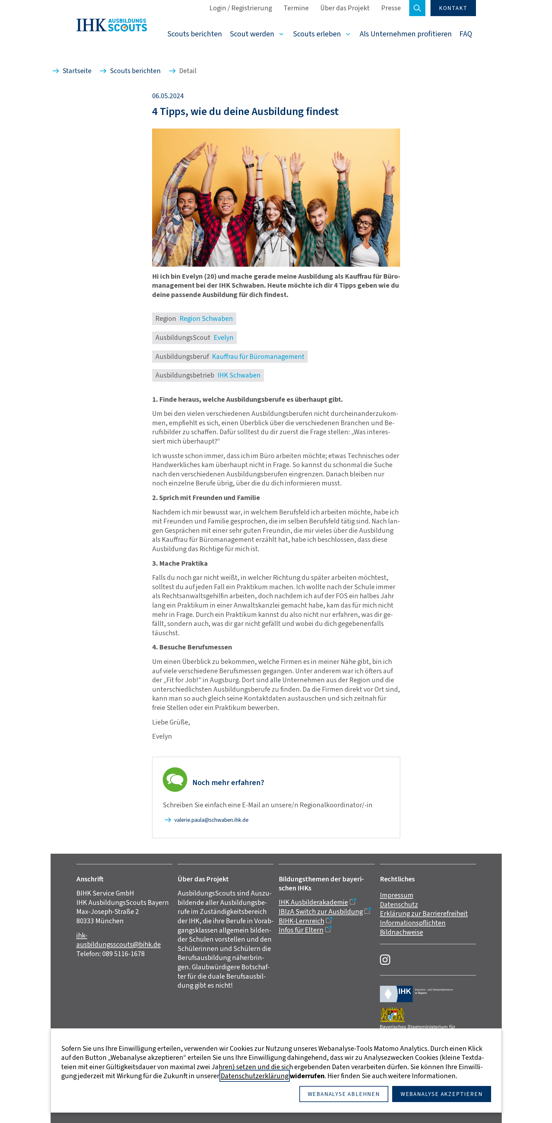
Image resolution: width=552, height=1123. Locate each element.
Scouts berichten (194, 34)
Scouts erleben (317, 34)
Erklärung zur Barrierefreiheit (424, 913)
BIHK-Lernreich (301, 921)
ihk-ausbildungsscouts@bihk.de (118, 940)
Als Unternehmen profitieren (406, 34)
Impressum (396, 895)
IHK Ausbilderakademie (313, 902)
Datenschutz (399, 904)
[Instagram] (385, 960)
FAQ (466, 34)
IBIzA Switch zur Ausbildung (321, 911)
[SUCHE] (417, 8)
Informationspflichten (413, 922)
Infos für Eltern (301, 930)
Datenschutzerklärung (254, 1075)
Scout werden (252, 34)
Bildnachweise (401, 932)
